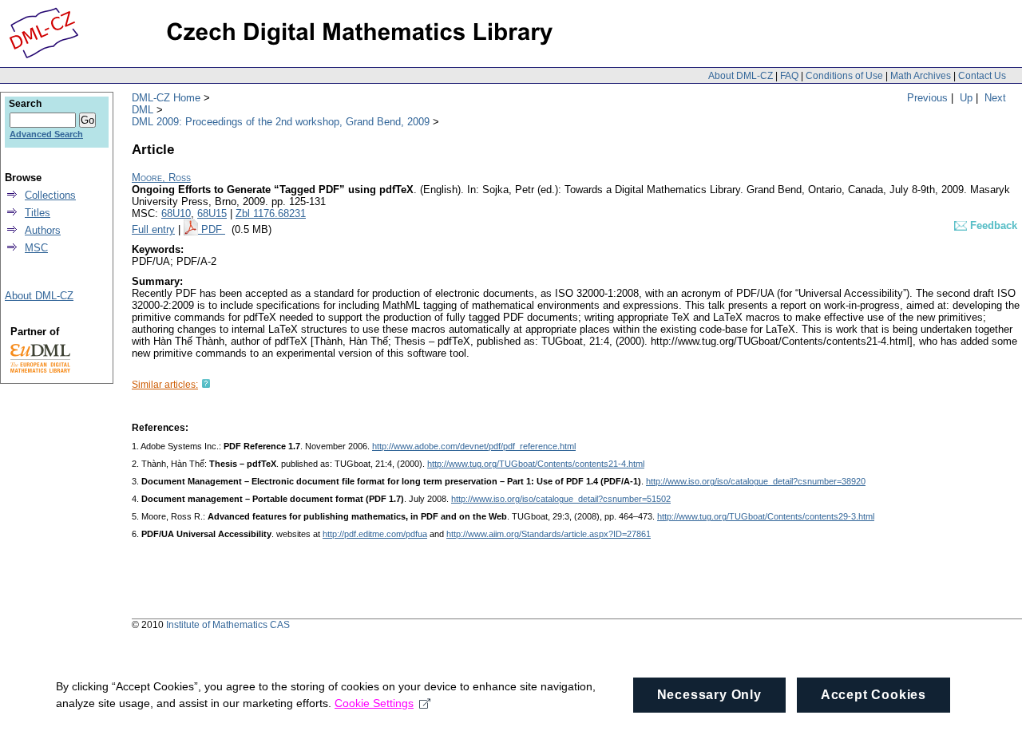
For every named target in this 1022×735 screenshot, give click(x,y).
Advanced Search (46, 134)
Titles (37, 213)
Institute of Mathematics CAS (228, 624)
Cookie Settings (374, 703)
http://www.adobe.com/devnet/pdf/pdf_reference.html (474, 446)
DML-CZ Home (166, 98)
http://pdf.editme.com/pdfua (375, 534)
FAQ (789, 75)
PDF (213, 229)
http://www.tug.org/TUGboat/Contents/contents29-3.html (765, 516)
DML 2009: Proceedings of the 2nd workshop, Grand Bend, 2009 (281, 122)
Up (966, 98)
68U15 (212, 213)
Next (995, 98)
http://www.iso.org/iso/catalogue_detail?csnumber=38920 (756, 481)
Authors (43, 230)
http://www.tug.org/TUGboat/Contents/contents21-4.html (535, 463)
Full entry (153, 229)
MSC (36, 248)
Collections (50, 195)
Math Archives (920, 75)
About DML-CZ (740, 75)
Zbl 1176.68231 (271, 213)
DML (142, 110)
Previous (927, 98)
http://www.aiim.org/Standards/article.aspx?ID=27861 (548, 534)
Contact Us (982, 75)
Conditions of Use (844, 75)
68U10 (176, 213)
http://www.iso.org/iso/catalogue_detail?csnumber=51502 (561, 499)
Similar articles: (165, 384)
